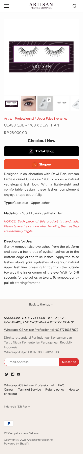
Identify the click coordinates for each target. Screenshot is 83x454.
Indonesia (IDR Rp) (15, 406)
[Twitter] (6, 374)
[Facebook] (12, 374)
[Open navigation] (6, 6)
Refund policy (54, 389)
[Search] (74, 6)
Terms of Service (29, 389)
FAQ (61, 385)
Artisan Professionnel (19, 118)
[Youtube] (18, 374)
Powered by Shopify (16, 443)
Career (8, 389)
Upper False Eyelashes (52, 118)
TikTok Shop (44, 151)
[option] (11, 103)
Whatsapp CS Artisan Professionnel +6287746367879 (41, 330)
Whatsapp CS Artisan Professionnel (29, 385)
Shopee (45, 164)
